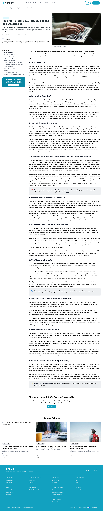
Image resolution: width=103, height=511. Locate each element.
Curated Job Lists (56, 501)
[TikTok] (89, 470)
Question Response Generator (36, 489)
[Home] (8, 3)
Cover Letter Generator (34, 485)
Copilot (18, 2)
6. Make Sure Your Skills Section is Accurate (12, 69)
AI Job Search (9, 482)
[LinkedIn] (91, 470)
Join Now (96, 2)
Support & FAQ (79, 489)
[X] (94, 470)
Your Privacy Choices (83, 507)
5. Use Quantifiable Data (10, 66)
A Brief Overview (8, 52)
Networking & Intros (10, 489)
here (67, 192)
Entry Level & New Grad (57, 485)
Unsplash (64, 46)
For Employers (79, 487)
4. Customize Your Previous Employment (13, 64)
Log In (87, 2)
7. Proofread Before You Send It (11, 72)
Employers (55, 2)
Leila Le (8, 39)
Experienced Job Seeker (57, 487)
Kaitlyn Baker (58, 46)
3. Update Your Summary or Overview (13, 62)
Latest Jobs (55, 497)
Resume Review (9, 492)
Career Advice (5, 7)
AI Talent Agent (9, 480)
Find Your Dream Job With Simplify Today (14, 74)
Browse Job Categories (57, 492)
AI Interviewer (9, 485)
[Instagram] (86, 470)
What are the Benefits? (9, 54)
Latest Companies (56, 499)
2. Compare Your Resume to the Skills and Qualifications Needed (14, 59)
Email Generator (32, 487)
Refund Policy (94, 507)
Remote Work (55, 489)
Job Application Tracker (30, 2)
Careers (77, 485)
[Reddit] (96, 470)
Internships (54, 482)
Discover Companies (57, 494)
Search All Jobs (55, 480)
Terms (71, 507)
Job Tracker (31, 482)
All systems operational (28, 507)
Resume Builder (44, 2)
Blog (62, 2)
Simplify (60, 383)
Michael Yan (8, 455)
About (77, 480)
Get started (51, 406)
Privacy (75, 507)
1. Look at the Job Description (11, 56)
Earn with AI (8, 494)
